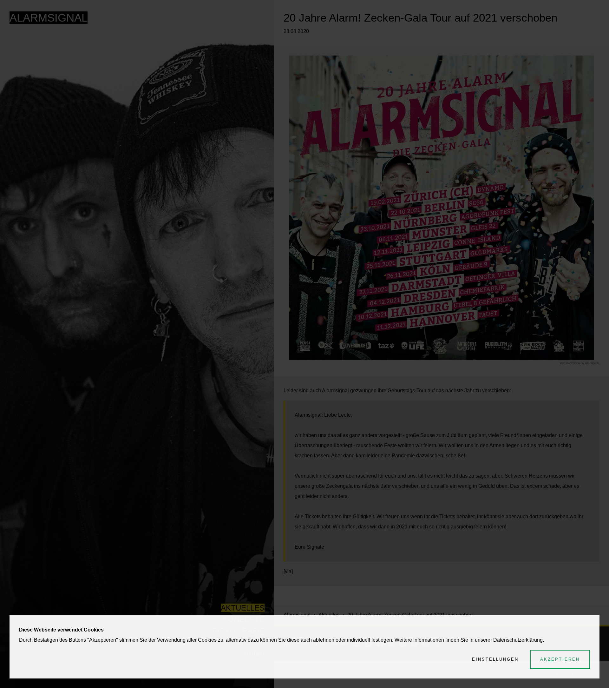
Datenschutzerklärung (518, 640)
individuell (358, 640)
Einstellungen (495, 659)
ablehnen (323, 640)
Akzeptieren (102, 640)
